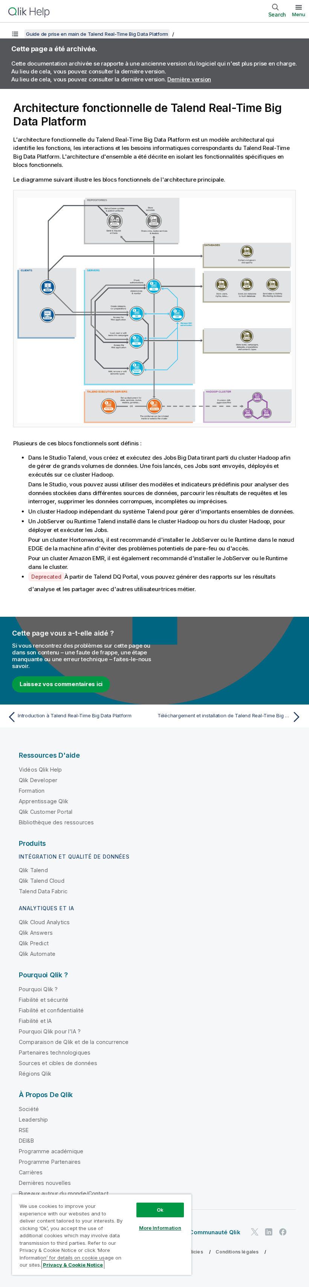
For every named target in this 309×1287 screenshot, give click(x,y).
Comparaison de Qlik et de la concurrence (73, 1042)
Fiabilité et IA (35, 1021)
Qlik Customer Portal (45, 812)
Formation (31, 790)
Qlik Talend (33, 870)
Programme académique (51, 1151)
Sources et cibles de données (58, 1063)
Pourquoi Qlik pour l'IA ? (50, 1031)
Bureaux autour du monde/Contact (64, 1193)
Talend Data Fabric (43, 891)
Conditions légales (237, 1252)
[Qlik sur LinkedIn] (268, 1232)
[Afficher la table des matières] (15, 34)
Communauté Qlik (214, 1232)
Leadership (33, 1119)
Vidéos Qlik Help (40, 769)
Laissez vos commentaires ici (61, 684)
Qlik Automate (37, 954)
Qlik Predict (34, 943)
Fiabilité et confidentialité (51, 1010)
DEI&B (26, 1140)
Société (29, 1109)
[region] (101, 1234)
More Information (160, 1228)
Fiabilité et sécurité (43, 1000)
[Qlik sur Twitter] (254, 1232)
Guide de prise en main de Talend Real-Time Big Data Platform (97, 34)
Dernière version (189, 79)
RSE (24, 1130)
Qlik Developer (38, 780)
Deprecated (46, 576)
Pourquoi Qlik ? (38, 989)
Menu (298, 14)
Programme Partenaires (50, 1162)
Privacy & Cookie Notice (73, 1265)
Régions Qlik (35, 1073)
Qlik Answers (36, 932)
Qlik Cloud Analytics (44, 922)
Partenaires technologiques (54, 1052)
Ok (160, 1210)
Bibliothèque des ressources (56, 822)
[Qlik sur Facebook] (283, 1232)
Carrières (31, 1172)
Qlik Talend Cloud (41, 880)
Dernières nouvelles (45, 1183)
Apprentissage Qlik (43, 801)
